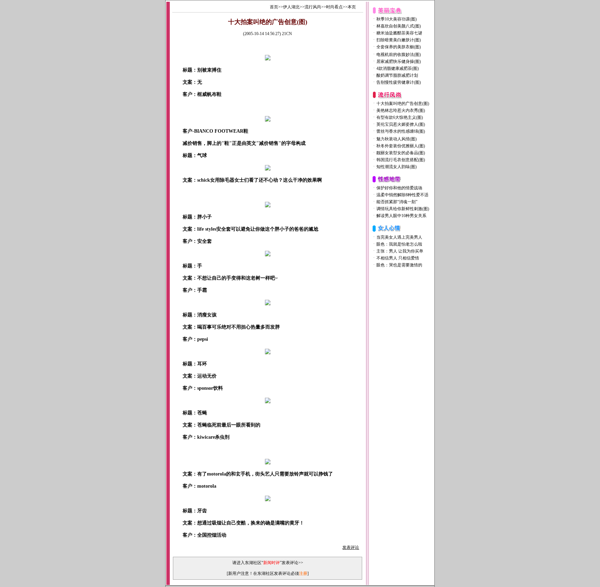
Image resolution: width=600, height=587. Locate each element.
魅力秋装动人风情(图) (396, 139)
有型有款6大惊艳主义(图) (399, 117)
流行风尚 (313, 7)
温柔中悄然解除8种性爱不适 (402, 194)
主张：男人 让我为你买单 (399, 251)
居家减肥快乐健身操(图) (398, 61)
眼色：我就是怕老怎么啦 (399, 244)
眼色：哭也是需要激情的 (399, 265)
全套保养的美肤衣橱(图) (398, 46)
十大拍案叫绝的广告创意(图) (402, 103)
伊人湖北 (291, 7)
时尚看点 (334, 7)
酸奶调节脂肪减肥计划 (397, 75)
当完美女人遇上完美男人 (399, 237)
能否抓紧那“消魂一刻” (396, 201)
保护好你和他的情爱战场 (399, 187)
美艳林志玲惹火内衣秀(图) (400, 110)
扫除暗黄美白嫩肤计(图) (398, 40)
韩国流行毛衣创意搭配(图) (400, 159)
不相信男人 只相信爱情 (397, 258)
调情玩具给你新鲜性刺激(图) (402, 208)
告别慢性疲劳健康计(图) (398, 82)
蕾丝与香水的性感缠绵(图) (400, 131)
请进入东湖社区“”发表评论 (265, 562)
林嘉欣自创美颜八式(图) (398, 26)
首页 (274, 7)
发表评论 (350, 547)
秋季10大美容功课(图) (396, 19)
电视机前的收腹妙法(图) (398, 54)
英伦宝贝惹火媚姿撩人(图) (400, 124)
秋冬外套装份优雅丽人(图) (400, 145)
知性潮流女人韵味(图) (396, 166)
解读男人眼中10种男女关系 (401, 215)
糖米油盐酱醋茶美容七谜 (399, 33)
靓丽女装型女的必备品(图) (400, 152)
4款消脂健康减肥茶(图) (397, 68)
